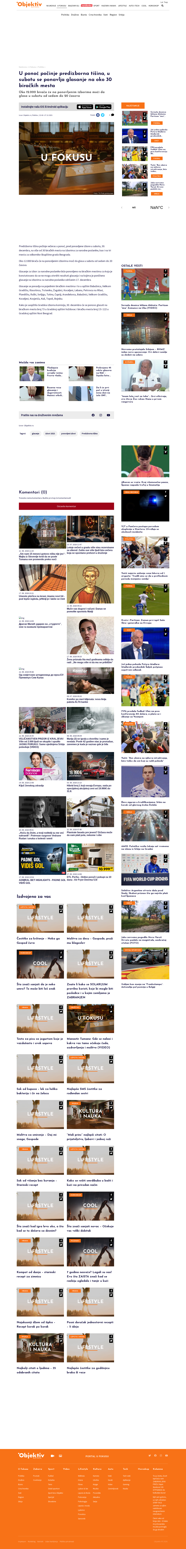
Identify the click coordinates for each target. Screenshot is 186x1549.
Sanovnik (81, 1518)
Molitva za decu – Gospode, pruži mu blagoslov (90, 941)
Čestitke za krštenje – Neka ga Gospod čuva (38, 941)
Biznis (84, 14)
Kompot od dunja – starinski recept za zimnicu (36, 1274)
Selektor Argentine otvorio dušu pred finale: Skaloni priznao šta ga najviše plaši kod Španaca (144, 893)
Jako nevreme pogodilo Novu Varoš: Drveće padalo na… (157, 186)
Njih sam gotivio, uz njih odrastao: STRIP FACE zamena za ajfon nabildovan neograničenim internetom (159, 1505)
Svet (105, 14)
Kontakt (40, 1541)
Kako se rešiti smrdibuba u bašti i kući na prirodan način (90, 1183)
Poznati (75, 1241)
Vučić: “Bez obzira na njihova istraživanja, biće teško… (159, 168)
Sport (96, 5)
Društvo (75, 14)
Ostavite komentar (66, 506)
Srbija (121, 14)
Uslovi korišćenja (51, 1541)
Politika (65, 14)
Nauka (125, 1488)
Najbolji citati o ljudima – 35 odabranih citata (36, 1370)
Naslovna (23, 67)
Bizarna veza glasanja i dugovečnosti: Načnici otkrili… (55, 392)
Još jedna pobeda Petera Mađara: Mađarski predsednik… (159, 133)
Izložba (96, 1480)
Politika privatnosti (67, 1541)
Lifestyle (122, 5)
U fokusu (61, 5)
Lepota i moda (27, 907)
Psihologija (82, 1501)
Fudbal (156, 123)
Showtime (52, 1501)
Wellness (81, 1476)
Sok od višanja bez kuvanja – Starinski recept (37, 1183)
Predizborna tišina (90, 433)
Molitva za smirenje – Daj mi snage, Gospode (37, 1137)
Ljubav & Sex (83, 1488)
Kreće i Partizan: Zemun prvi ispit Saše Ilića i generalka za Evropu (143, 621)
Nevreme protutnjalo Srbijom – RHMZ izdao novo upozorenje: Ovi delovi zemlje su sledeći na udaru (144, 352)
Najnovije (51, 5)
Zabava (37, 1469)
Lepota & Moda (84, 1493)
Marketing (31, 1541)
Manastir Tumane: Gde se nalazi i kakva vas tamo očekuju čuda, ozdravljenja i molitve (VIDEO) (90, 1043)
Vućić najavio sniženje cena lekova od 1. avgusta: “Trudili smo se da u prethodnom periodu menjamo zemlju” (144, 576)
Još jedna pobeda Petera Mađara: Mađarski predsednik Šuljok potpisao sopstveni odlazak (142, 667)
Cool (144, 5)
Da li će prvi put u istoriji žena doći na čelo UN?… (103, 392)
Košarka (129, 362)
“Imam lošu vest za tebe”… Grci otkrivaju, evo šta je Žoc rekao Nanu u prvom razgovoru (144, 399)
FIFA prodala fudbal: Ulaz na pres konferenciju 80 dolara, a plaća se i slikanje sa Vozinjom (141, 714)
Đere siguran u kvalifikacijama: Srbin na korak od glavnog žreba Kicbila (143, 803)
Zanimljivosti (113, 1488)
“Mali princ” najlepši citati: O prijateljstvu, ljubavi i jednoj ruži (89, 1137)
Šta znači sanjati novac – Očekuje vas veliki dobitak (90, 1228)
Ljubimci (81, 1510)
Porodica (81, 1514)
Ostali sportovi (133, 950)
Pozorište (97, 1493)
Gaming (126, 1484)
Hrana (25, 1007)
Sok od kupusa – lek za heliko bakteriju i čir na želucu (37, 1091)
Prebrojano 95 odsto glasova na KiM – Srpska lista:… (103, 372)
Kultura (97, 1469)
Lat (162, 2)
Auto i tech (134, 5)
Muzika (96, 1488)
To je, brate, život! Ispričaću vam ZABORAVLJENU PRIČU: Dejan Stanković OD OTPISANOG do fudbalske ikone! (160, 1484)
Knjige (95, 1484)
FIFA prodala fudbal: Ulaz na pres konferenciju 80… (159, 151)
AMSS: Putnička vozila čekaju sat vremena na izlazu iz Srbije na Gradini (145, 847)
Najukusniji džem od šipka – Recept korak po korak (36, 1324)
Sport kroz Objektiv (55, 1493)
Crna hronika (95, 14)
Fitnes (80, 1484)
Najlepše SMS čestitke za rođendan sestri (84, 1091)
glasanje (35, 433)
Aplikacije (126, 1480)
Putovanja (82, 1497)
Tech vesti (126, 1476)
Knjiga (75, 1103)
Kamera (96, 1476)
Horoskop (154, 5)
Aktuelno (96, 1497)
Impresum (22, 1541)
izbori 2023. (50, 433)
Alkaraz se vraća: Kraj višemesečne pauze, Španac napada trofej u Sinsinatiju (144, 483)
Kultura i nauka (109, 5)
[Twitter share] (102, 115)
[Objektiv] (29, 5)
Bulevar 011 (73, 5)
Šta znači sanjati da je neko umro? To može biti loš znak (36, 986)
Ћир (166, 2)
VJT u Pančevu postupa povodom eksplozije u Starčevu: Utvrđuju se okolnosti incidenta (140, 529)
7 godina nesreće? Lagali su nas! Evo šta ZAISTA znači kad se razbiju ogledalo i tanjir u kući (89, 1276)
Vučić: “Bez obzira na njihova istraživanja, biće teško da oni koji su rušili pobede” (144, 759)
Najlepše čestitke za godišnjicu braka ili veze (88, 1370)
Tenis (50, 1484)
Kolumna (158, 1469)
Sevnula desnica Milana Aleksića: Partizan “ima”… (158, 114)
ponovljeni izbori (68, 433)
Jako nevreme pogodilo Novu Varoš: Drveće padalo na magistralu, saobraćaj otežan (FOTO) (143, 940)
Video (66, 1469)
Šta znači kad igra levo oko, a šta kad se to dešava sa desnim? (40, 1228)
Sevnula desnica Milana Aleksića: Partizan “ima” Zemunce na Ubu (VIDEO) (144, 306)
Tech (125, 1469)
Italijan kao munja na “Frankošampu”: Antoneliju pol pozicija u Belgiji (142, 985)
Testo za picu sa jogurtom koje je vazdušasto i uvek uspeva (40, 1041)
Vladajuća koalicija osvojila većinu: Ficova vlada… (55, 372)
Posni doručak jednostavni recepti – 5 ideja (90, 1324)
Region (113, 14)
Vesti (110, 1476)
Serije (95, 1501)
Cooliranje (37, 1480)
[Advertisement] (93, 41)
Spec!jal (51, 1497)
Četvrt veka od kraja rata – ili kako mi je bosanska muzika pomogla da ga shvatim (160, 1524)
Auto (110, 1469)
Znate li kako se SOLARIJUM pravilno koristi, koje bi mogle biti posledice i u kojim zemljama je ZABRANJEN (90, 991)
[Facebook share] (98, 115)
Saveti (110, 1480)
